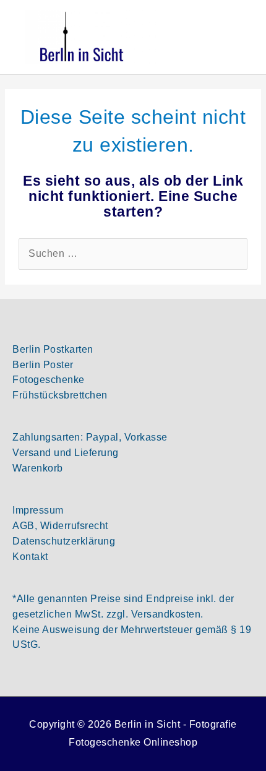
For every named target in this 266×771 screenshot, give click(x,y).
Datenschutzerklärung (63, 541)
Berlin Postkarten (52, 349)
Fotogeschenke (48, 379)
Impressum (38, 510)
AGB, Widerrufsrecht (60, 525)
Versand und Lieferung (65, 452)
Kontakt (30, 556)
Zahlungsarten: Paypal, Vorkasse (90, 437)
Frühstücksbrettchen (60, 395)
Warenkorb (37, 468)
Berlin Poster (43, 365)
